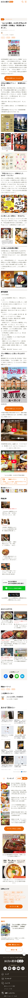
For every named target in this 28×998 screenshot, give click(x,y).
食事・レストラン (10, 993)
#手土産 (8, 37)
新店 (14, 986)
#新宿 (5, 899)
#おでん (3, 37)
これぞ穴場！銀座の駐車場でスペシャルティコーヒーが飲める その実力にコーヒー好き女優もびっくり (7, 662)
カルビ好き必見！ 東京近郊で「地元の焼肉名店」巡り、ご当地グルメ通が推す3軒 (7, 643)
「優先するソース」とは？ (14, 599)
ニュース (7, 983)
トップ (7, 974)
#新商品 (6, 902)
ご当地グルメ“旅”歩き (5, 640)
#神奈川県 (19, 892)
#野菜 (12, 902)
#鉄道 (5, 894)
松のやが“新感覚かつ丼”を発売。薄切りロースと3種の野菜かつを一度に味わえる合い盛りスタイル (19, 785)
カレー (10, 996)
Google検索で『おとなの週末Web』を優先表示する (14, 598)
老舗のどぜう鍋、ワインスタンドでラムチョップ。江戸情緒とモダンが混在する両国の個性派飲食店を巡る (20, 642)
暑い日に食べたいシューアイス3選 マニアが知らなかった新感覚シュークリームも (20, 626)
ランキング (8, 978)
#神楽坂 (11, 899)
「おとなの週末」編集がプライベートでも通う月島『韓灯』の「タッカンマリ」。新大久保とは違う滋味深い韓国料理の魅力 (7, 622)
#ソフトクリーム (20, 897)
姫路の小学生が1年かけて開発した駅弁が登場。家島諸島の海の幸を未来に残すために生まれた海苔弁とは (19, 792)
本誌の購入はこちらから (14, 78)
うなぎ (15, 996)
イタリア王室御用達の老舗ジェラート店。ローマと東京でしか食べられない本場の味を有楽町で (19, 806)
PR (11, 988)
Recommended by (17, 771)
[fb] (14, 968)
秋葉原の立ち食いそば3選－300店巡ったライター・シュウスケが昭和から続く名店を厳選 (19, 799)
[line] (10, 968)
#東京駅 (13, 37)
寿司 (5, 996)
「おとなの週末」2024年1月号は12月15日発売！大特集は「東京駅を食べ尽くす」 (14, 25)
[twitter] (5, 968)
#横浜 (13, 892)
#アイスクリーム (14, 894)
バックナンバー (9, 19)
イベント (6, 988)
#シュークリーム (9, 897)
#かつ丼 (17, 899)
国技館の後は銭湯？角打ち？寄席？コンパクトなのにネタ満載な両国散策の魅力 (20, 659)
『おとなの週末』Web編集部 (8, 34)
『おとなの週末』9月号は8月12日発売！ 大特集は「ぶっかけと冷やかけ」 (18, 926)
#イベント (7, 892)
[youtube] (18, 968)
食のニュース (7, 986)
